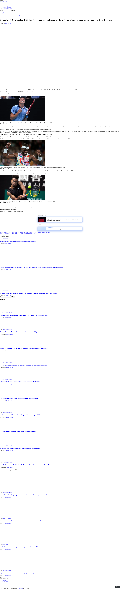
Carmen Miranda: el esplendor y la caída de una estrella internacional (18, 241)
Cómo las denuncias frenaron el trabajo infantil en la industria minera (18, 431)
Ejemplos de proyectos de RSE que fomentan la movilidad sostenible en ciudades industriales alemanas (26, 464)
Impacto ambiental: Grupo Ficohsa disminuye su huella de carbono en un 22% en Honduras (24, 348)
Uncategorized (5, 17)
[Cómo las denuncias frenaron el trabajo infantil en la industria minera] (4, 427)
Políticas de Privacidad (6, 581)
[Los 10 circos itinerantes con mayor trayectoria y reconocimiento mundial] (9, 542)
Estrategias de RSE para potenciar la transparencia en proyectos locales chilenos (20, 381)
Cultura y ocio (5, 4)
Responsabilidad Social (7, 8)
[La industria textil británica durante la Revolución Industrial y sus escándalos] (4, 443)
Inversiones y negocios (7, 6)
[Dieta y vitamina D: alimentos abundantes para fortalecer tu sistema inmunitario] (9, 516)
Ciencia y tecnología (6, 7)
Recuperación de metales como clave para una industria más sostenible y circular (20, 332)
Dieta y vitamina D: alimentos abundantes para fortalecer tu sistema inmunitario (20, 521)
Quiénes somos (5, 582)
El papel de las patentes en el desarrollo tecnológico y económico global (18, 573)
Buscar (1, 585)
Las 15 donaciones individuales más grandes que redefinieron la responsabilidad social (22, 415)
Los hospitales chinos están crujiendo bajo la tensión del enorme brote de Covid (17, 233)
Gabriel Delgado (8, 23)
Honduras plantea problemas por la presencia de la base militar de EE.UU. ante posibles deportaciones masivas (28, 293)
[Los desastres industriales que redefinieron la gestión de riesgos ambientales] (4, 393)
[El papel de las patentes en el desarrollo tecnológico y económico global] (9, 568)
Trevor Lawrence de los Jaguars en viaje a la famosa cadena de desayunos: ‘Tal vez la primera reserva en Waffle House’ (25, 232)
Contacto (4, 580)
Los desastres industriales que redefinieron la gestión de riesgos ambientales (19, 398)
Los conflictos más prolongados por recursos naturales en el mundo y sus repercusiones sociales (24, 315)
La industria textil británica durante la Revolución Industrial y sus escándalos (20, 448)
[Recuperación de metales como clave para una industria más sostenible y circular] (4, 327)
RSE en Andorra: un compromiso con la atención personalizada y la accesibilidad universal (23, 365)
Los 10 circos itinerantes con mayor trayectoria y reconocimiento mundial (19, 547)
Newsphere (20, 588)
